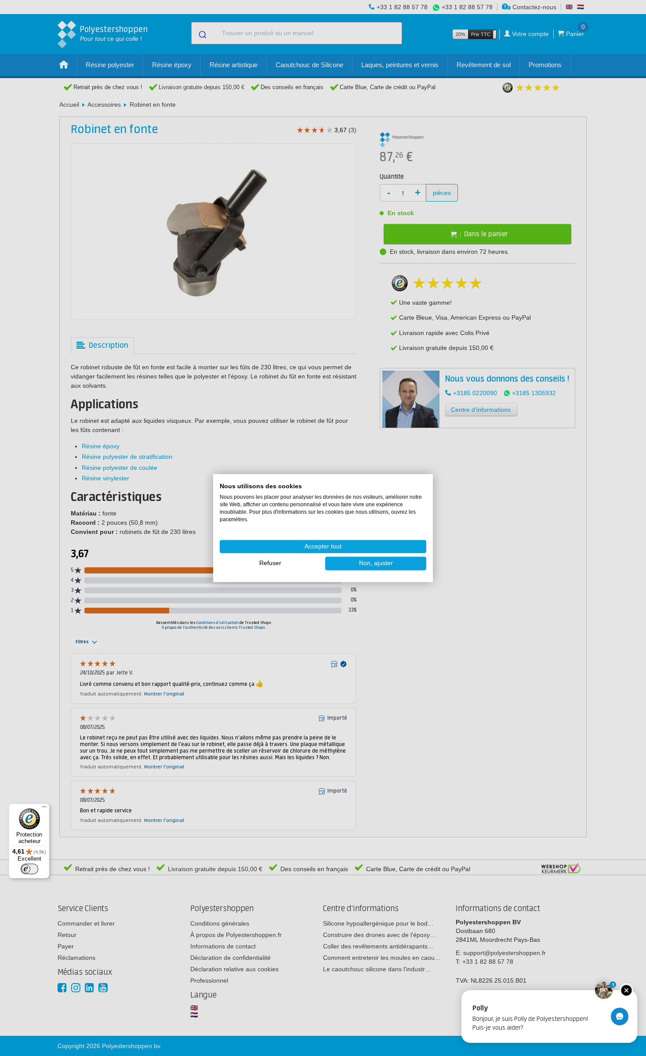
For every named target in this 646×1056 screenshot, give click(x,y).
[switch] (29, 869)
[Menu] (44, 809)
